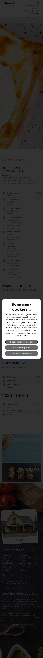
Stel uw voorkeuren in (21, 353)
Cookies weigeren (21, 347)
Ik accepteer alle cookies (21, 342)
